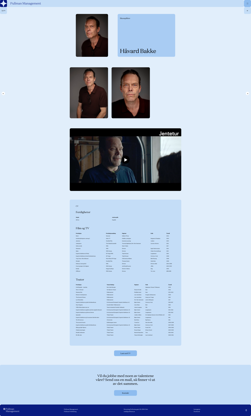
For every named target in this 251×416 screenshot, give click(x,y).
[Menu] (247, 3)
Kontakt (125, 393)
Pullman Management (71, 409)
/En (3, 10)
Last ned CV (125, 353)
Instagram (197, 409)
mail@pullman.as (129, 411)
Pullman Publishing (70, 411)
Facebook (197, 411)
